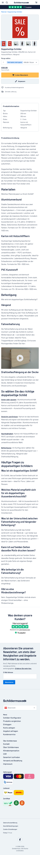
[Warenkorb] (36, 2)
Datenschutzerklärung (10, 823)
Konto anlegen (9, 728)
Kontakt (6, 744)
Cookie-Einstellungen (10, 829)
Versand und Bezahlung (12, 760)
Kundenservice (9, 734)
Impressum (7, 764)
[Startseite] (20, 700)
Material (3, 12)
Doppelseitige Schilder (15, 12)
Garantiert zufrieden (11, 757)
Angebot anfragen (10, 731)
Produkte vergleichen (12, 721)
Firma (5, 833)
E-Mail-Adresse (8, 672)
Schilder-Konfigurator (12, 718)
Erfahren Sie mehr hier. (23, 668)
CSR (5, 754)
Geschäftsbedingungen (10, 826)
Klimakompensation (11, 750)
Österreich (11, 708)
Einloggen (7, 724)
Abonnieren (9, 682)
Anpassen (21, 81)
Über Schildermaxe (11, 747)
